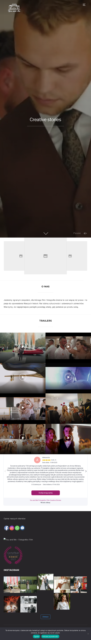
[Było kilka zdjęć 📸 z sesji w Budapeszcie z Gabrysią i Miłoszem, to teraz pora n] (79, 584)
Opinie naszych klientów (14, 518)
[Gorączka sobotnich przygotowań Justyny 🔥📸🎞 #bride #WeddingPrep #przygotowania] (62, 584)
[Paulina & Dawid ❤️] (28, 584)
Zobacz (45, 617)
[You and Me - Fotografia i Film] (18, 539)
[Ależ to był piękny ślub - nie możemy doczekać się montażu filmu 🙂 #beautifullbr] (45, 601)
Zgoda (36, 636)
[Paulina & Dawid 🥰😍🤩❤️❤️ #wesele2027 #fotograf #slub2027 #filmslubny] (12, 584)
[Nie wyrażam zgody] (88, 634)
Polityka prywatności (50, 636)
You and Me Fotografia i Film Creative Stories (45, 500)
